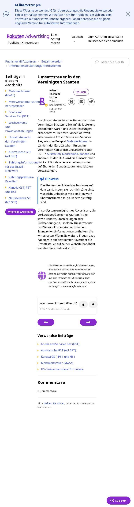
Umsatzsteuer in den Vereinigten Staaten (18, 141)
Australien (54, 154)
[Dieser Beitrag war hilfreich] (83, 304)
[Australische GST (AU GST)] (88, 322)
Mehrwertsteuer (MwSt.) (57, 363)
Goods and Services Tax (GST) (17, 114)
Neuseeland (70, 154)
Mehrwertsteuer (78, 141)
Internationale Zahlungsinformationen (35, 66)
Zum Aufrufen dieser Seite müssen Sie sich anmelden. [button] (106, 39)
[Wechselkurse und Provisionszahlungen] (46, 322)
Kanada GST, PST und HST (58, 357)
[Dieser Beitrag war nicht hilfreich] (93, 304)
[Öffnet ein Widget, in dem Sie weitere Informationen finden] (118, 501)
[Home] (28, 36)
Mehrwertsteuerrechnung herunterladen (24, 104)
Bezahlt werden (51, 61)
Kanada (84, 154)
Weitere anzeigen (20, 212)
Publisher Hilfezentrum (20, 61)
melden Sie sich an (54, 403)
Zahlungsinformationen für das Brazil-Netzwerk (22, 167)
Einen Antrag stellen (55, 39)
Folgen (81, 92)
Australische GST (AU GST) (58, 350)
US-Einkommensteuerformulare (62, 369)
